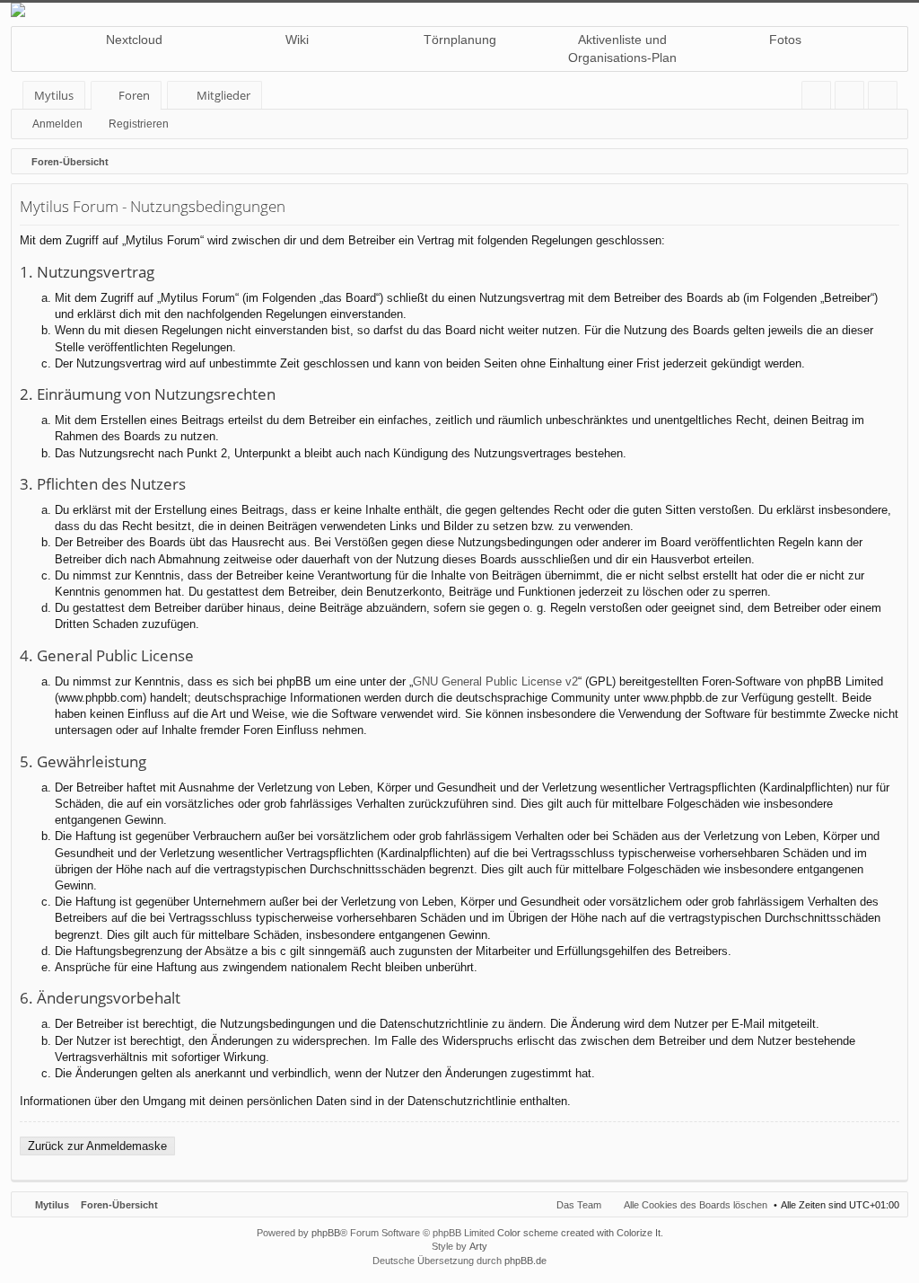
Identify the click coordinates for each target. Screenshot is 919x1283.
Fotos (785, 39)
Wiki (297, 39)
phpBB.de (525, 1260)
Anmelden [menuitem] (853, 98)
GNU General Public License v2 (495, 681)
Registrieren (139, 124)
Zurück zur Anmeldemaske (97, 1146)
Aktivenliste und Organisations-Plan (622, 48)
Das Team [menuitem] (578, 1204)
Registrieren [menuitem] (886, 98)
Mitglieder (223, 95)
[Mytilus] (459, 10)
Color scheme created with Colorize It (579, 1232)
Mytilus (54, 95)
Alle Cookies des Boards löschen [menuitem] (695, 1204)
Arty (478, 1246)
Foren (134, 95)
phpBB (325, 1232)
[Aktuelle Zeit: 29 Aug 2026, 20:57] (890, 161)
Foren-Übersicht (119, 1204)
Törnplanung (460, 39)
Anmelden (57, 124)
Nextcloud (134, 39)
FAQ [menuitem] (822, 98)
